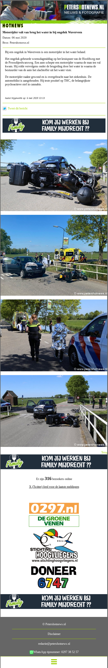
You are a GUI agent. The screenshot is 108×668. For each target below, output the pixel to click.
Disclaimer (54, 634)
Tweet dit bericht (17, 108)
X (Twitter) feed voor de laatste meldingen (54, 486)
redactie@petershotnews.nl (54, 643)
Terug (104, 452)
